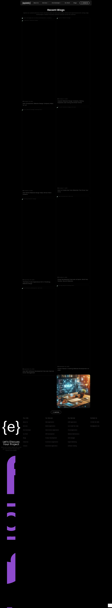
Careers (25, 445)
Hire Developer (27, 430)
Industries (25, 441)
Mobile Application (50, 426)
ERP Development (50, 434)
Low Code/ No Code (73, 426)
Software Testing (72, 445)
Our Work (25, 434)
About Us (25, 422)
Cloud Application (72, 430)
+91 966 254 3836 (94, 422)
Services (25, 426)
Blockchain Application (52, 445)
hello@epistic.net (94, 426)
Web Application (50, 422)
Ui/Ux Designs (71, 438)
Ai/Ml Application (72, 422)
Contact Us (93, 418)
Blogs (24, 438)
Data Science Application (52, 430)
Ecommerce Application (52, 441)
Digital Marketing (72, 441)
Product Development (51, 438)
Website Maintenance (73, 434)
